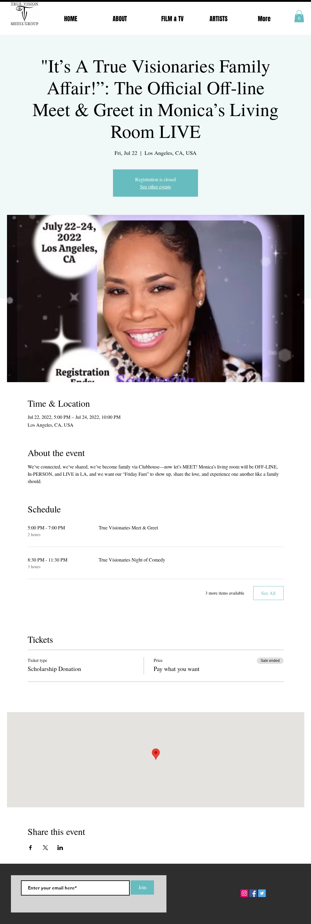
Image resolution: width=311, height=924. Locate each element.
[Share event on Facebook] (30, 847)
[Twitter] (262, 893)
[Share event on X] (45, 847)
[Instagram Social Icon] (244, 893)
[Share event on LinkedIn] (60, 847)
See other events (155, 186)
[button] (299, 16)
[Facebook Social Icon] (253, 893)
